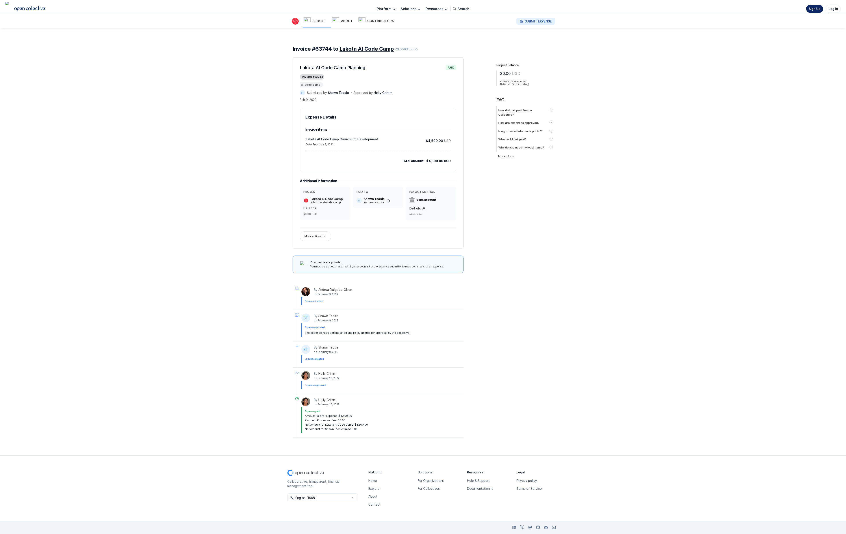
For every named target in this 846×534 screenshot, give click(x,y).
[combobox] (322, 497)
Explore (374, 488)
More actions (312, 236)
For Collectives (429, 488)
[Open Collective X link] (522, 527)
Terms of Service (529, 488)
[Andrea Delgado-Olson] (305, 291)
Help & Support (478, 480)
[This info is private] (423, 208)
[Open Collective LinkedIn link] (514, 527)
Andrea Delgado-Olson (335, 289)
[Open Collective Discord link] (546, 527)
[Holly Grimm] (305, 375)
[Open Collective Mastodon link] (530, 527)
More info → (506, 156)
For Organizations (431, 480)
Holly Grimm (327, 373)
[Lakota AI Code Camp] (296, 21)
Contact (374, 504)
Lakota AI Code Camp (367, 49)
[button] (317, 21)
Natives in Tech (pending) (514, 84)
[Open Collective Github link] (538, 527)
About (372, 496)
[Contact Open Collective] (554, 527)
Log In (833, 9)
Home (372, 480)
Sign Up (814, 9)
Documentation (478, 488)
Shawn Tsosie (328, 316)
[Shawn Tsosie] (302, 92)
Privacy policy (526, 480)
